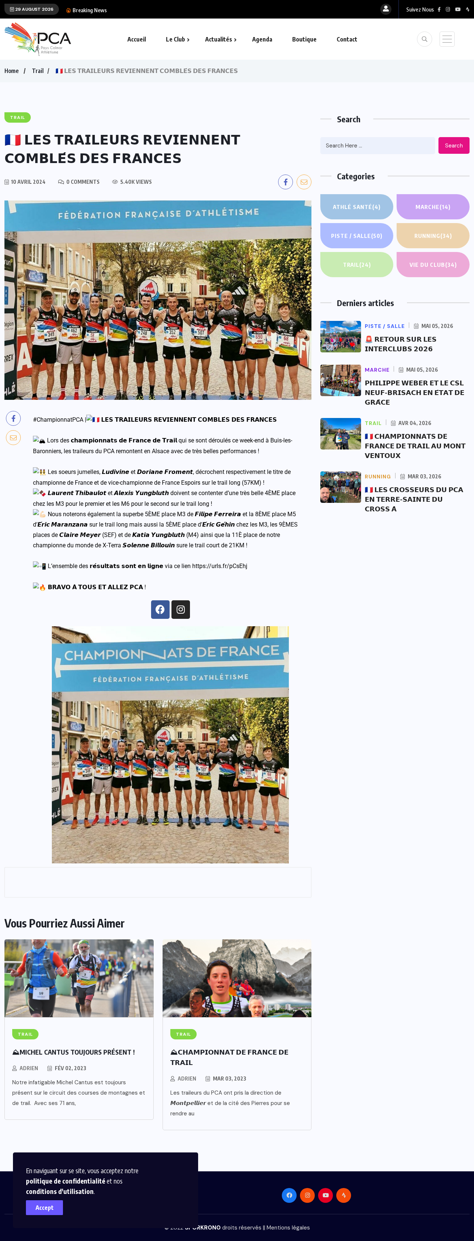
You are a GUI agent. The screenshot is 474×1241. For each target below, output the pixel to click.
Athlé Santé (357, 206)
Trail (38, 70)
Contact (347, 39)
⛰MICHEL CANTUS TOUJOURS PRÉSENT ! (73, 1052)
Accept (45, 1207)
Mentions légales (288, 1227)
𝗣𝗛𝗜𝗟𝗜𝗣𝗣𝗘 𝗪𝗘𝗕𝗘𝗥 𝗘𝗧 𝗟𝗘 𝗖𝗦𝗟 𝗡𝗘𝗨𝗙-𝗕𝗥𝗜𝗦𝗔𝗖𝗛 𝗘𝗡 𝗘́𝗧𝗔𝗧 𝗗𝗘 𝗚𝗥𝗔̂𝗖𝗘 (414, 392)
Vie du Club (433, 264)
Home (11, 70)
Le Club (175, 39)
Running (433, 235)
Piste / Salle (357, 235)
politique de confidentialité (65, 1181)
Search (454, 145)
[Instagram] (180, 609)
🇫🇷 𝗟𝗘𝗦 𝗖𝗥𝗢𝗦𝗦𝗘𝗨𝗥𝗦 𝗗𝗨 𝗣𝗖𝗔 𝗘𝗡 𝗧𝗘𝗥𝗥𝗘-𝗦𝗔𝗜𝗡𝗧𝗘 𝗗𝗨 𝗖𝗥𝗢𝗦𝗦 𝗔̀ (414, 499)
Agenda (262, 39)
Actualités (218, 39)
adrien (29, 1068)
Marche (433, 206)
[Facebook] (160, 609)
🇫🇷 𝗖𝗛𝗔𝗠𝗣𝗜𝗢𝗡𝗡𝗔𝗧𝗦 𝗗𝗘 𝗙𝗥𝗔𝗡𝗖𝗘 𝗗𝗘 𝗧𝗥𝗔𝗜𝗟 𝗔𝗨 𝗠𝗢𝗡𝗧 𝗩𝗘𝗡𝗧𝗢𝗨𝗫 (415, 445)
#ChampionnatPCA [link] (58, 419)
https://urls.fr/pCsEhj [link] (219, 566)
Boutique (304, 39)
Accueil (136, 39)
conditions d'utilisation (60, 1191)
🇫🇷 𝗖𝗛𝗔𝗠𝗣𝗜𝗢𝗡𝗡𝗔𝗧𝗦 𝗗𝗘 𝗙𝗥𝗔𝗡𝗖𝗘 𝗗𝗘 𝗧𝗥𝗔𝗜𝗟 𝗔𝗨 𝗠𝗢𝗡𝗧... (187, 10)
